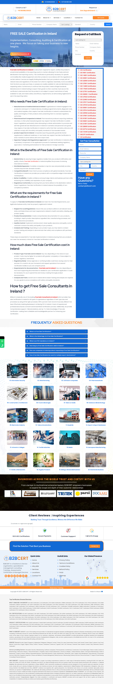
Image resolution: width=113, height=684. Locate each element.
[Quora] (26, 576)
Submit (108, 24)
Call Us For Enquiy (92, 536)
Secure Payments (44, 536)
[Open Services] (60, 18)
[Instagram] (9, 576)
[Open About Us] (50, 18)
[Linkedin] (11, 576)
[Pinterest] (23, 576)
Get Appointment (87, 10)
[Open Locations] (71, 18)
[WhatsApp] (2, 341)
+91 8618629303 (24, 10)
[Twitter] (14, 576)
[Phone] (2, 345)
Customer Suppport (68, 536)
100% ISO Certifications (21, 536)
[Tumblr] (20, 576)
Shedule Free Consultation (20, 54)
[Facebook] (6, 576)
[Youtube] (17, 576)
